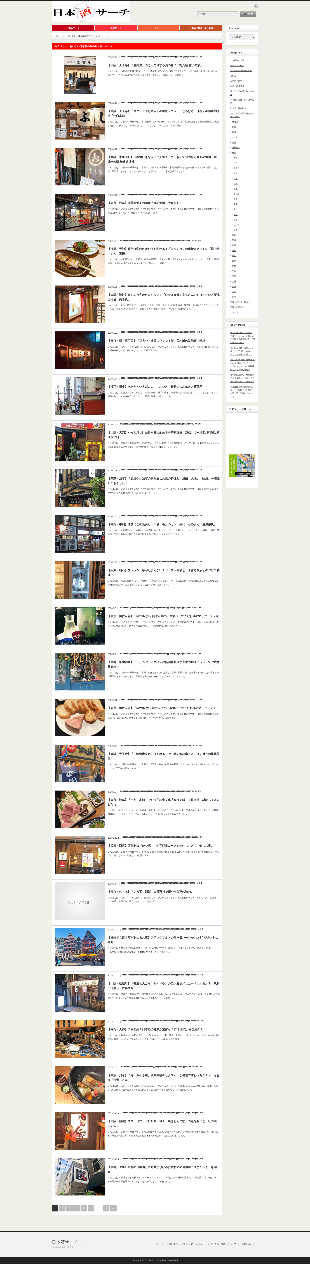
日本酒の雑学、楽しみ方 (201, 28)
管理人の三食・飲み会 (240, 302)
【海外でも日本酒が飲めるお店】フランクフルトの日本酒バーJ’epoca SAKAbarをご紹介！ (163, 940)
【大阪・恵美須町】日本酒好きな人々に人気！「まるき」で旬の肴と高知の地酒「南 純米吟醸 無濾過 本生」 (162, 159)
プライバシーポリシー (194, 1244)
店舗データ (115, 28)
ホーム (160, 1244)
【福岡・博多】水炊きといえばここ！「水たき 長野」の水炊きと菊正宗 (155, 386)
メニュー (158, 28)
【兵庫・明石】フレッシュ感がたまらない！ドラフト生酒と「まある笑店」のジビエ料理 (164, 572)
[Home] (57, 36)
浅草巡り (236, 148)
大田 (236, 158)
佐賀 (234, 127)
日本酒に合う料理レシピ (241, 70)
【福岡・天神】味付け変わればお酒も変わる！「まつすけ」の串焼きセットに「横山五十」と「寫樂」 (164, 251)
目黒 (236, 184)
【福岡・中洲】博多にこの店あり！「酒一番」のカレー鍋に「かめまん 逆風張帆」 (162, 524)
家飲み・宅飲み (237, 65)
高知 (234, 292)
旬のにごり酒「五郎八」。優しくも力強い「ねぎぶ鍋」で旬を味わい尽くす (242, 351)
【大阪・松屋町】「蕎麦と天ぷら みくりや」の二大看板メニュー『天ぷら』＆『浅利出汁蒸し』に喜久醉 (164, 986)
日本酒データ (72, 28)
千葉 (234, 255)
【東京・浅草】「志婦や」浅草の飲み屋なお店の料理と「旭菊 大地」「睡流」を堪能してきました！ (164, 481)
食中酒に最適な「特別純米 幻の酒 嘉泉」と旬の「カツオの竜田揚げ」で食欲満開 (242, 378)
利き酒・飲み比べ (238, 108)
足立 (236, 230)
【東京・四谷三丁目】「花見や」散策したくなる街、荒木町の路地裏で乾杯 (156, 340)
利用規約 (173, 1244)
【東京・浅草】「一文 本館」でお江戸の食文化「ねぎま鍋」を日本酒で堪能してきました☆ (164, 802)
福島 (234, 235)
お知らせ (234, 312)
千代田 (236, 194)
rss (256, 6)
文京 (236, 204)
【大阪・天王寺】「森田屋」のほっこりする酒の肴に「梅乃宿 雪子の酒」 (155, 65)
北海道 (235, 122)
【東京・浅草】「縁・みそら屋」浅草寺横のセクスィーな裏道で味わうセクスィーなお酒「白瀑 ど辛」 (164, 1077)
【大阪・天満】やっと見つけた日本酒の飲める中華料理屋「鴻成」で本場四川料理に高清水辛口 (164, 435)
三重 (234, 271)
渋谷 (236, 220)
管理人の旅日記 (237, 307)
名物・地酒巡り (237, 86)
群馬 (234, 245)
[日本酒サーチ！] (91, 20)
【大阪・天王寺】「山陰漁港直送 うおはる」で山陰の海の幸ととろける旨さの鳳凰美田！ (164, 756)
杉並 (236, 163)
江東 (236, 178)
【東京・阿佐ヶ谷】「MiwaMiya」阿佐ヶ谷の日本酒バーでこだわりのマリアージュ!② (163, 616)
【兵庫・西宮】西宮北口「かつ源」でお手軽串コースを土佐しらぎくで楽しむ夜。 (161, 845)
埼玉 (234, 250)
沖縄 (234, 142)
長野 (234, 261)
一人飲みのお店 (237, 60)
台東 (236, 189)
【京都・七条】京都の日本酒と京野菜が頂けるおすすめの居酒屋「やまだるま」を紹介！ (162, 1169)
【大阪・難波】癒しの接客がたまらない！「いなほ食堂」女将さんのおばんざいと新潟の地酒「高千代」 (164, 297)
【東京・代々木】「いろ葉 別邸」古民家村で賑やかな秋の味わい (151, 891)
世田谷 (236, 168)
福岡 (234, 297)
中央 (236, 199)
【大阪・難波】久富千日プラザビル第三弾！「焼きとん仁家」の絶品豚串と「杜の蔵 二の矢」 (164, 1123)
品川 (236, 173)
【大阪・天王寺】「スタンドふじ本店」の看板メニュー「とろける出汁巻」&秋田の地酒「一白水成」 (163, 113)
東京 (234, 153)
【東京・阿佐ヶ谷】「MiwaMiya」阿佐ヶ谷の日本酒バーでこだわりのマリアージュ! (162, 707)
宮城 (234, 132)
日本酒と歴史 (236, 81)
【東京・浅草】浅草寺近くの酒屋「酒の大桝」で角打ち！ (145, 202)
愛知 (234, 266)
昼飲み (233, 76)
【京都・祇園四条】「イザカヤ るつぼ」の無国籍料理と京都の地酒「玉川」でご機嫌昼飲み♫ (164, 664)
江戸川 (236, 225)
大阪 (234, 281)
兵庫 (234, 287)
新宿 (236, 214)
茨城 (234, 240)
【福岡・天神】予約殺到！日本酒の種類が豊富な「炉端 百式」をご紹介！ (155, 1029)
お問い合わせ (248, 1244)
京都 (234, 276)
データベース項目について (223, 1244)
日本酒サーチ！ (67, 1242)
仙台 (236, 137)
